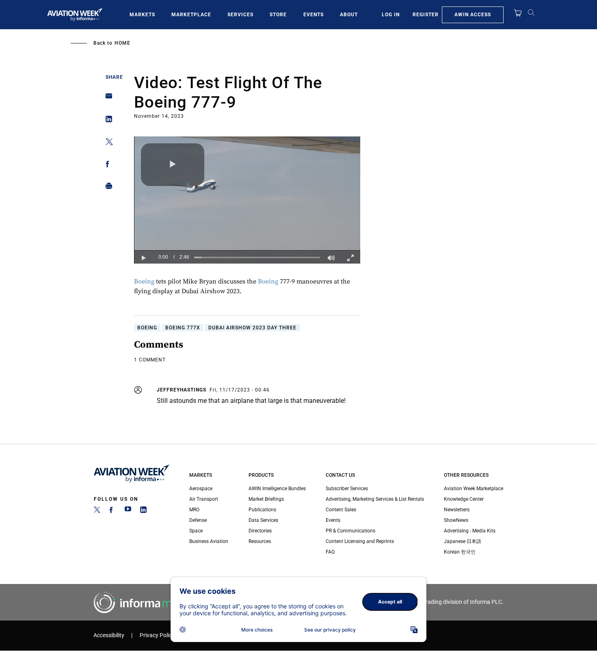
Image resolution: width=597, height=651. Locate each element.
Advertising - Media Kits (469, 531)
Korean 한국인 (460, 552)
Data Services (263, 520)
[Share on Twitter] (107, 143)
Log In (391, 14)
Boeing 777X (182, 328)
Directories (260, 531)
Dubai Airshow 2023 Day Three (252, 328)
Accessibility (108, 635)
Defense (198, 520)
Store (278, 14)
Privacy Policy (157, 635)
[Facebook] (112, 511)
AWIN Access (472, 14)
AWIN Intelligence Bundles (277, 488)
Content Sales (341, 510)
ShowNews (456, 520)
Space (196, 531)
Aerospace (200, 488)
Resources (260, 541)
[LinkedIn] (143, 511)
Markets (142, 14)
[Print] (107, 188)
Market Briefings (266, 499)
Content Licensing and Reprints (360, 541)
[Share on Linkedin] (107, 121)
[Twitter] (97, 511)
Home (122, 43)
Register (426, 14)
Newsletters (456, 510)
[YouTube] (128, 511)
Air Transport (203, 499)
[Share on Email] (107, 98)
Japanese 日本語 (462, 541)
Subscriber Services (347, 488)
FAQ (330, 552)
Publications (262, 510)
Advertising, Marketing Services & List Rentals (375, 499)
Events (313, 14)
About (349, 14)
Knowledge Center (464, 499)
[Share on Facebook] (107, 165)
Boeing (144, 281)
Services (240, 14)
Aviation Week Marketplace (473, 488)
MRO (194, 510)
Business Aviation (208, 541)
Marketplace (191, 14)
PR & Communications (350, 531)
